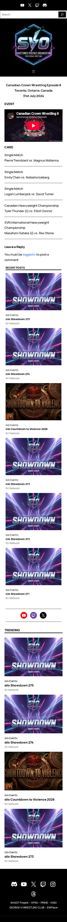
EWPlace (52, 907)
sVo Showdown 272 (18, 539)
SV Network (13, 323)
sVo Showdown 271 (17, 594)
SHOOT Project (19, 902)
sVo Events (12, 315)
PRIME (44, 902)
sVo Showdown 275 (18, 319)
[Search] (62, 14)
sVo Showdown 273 (18, 484)
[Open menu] (33, 71)
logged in (29, 254)
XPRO (34, 902)
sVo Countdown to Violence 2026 (26, 429)
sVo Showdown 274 (18, 374)
